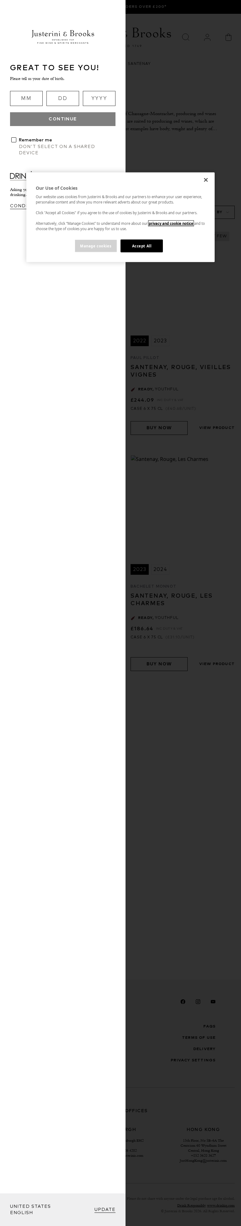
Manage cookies (95, 245)
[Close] (206, 180)
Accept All (142, 245)
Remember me (35, 140)
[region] (120, 217)
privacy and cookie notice (171, 223)
